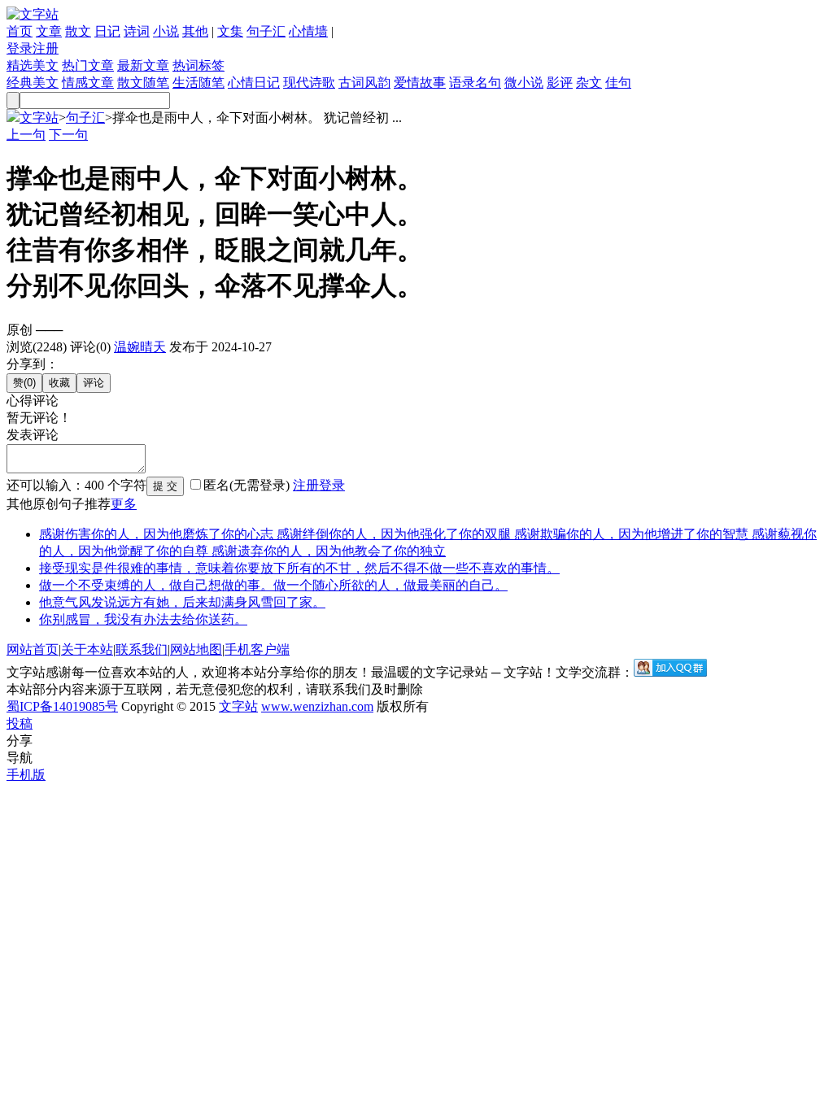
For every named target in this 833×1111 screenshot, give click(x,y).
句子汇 (266, 31)
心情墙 (308, 31)
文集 (230, 31)
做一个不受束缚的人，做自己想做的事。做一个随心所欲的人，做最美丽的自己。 (273, 585)
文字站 (39, 117)
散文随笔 (143, 82)
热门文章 (88, 65)
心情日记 (254, 82)
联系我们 (142, 649)
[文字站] (33, 14)
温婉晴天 (140, 347)
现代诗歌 (309, 82)
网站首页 (33, 649)
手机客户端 (257, 649)
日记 (107, 31)
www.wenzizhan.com (317, 706)
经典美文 (33, 82)
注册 (46, 48)
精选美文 (33, 65)
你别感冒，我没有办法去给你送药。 (143, 619)
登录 (20, 48)
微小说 (523, 82)
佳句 (618, 82)
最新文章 (143, 65)
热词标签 (198, 65)
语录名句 (475, 82)
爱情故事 (420, 82)
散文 (78, 31)
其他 (195, 31)
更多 (124, 504)
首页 (20, 31)
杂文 (589, 82)
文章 (49, 31)
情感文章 (88, 82)
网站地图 (196, 649)
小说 (166, 31)
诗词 (137, 31)
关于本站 (87, 649)
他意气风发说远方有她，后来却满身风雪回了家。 (182, 602)
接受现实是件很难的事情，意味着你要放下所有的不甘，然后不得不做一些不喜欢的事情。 (299, 568)
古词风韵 (364, 82)
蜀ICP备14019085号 (62, 706)
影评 (560, 82)
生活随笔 (198, 82)
